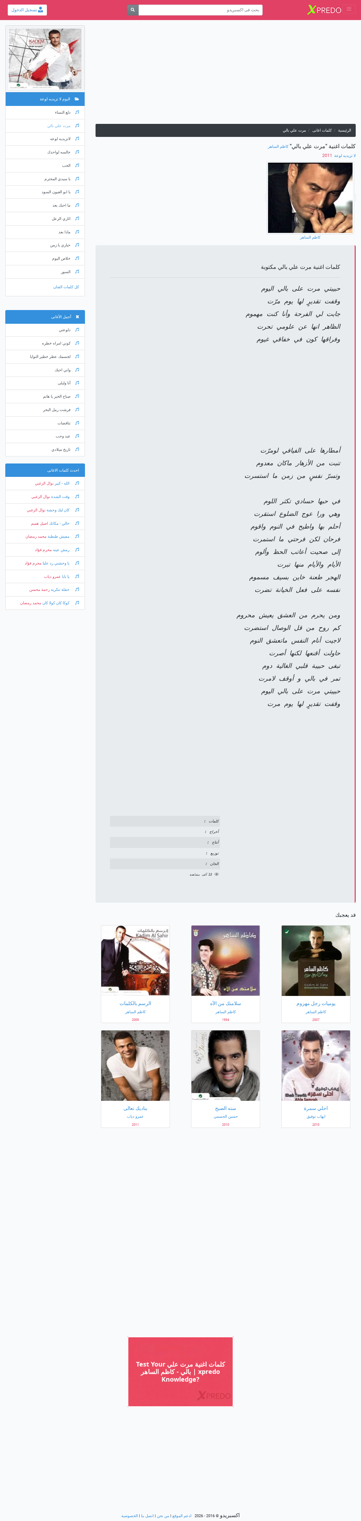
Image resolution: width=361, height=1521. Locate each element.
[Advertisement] (226, 74)
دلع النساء (63, 112)
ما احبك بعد (62, 205)
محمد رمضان (36, 536)
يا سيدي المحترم (57, 179)
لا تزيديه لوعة (344, 155)
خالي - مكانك (59, 523)
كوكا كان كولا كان (56, 603)
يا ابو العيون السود (56, 192)
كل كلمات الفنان (66, 287)
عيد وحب (63, 436)
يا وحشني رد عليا (56, 563)
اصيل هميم (39, 523)
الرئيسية (344, 130)
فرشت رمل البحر (57, 410)
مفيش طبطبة (59, 536)
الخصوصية (129, 1516)
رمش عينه (61, 550)
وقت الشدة (60, 496)
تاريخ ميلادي (61, 449)
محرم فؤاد (43, 550)
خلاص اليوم (61, 258)
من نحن (163, 1516)
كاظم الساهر (278, 146)
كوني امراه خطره (56, 343)
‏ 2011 (327, 155)
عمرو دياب (52, 576)
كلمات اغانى (322, 130)
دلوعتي (65, 330)
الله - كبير (62, 483)
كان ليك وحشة (58, 510)
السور (66, 272)
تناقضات (64, 423)
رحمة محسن (39, 589)
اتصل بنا (147, 1516)
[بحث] (133, 10)
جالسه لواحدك (59, 152)
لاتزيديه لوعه (60, 139)
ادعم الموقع (181, 1516)
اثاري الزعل (61, 218)
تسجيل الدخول (24, 9)
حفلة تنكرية (60, 589)
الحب (66, 165)
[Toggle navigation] (349, 9)
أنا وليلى (64, 383)
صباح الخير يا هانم (57, 396)
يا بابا (66, 576)
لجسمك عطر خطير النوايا (50, 356)
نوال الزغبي (44, 483)
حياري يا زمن (60, 245)
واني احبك (63, 370)
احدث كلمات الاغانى (63, 470)
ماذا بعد (65, 232)
